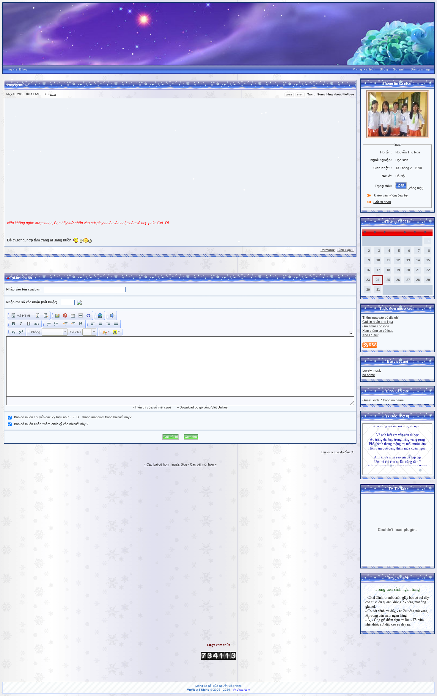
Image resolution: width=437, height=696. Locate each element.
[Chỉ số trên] (21, 332)
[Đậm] (13, 323)
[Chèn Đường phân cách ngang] (80, 315)
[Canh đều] (116, 323)
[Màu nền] (116, 332)
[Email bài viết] (289, 96)
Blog (384, 69)
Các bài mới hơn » (203, 464)
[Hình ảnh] (57, 315)
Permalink (327, 250)
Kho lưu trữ (370, 335)
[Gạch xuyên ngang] (36, 323)
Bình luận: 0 (345, 250)
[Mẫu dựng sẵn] (38, 315)
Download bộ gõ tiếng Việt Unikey (204, 407)
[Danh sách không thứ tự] (56, 323)
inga (53, 94)
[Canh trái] (93, 323)
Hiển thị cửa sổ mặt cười (153, 407)
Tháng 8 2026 (397, 222)
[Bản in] (300, 96)
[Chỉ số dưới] (13, 332)
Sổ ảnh (399, 69)
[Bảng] (73, 315)
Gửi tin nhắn (382, 202)
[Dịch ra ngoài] (65, 323)
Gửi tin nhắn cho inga (377, 321)
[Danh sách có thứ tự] (48, 323)
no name (368, 375)
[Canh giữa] (100, 323)
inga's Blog (17, 69)
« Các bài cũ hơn (156, 464)
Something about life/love (335, 94)
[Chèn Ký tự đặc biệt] (88, 315)
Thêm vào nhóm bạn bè (390, 195)
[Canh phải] (108, 323)
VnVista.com (241, 689)
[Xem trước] (45, 315)
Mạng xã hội (364, 69)
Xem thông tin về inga (377, 330)
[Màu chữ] (106, 332)
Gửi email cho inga (375, 326)
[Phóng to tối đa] (112, 315)
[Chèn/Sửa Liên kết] (100, 315)
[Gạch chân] (29, 323)
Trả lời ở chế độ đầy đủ (337, 452)
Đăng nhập (420, 69)
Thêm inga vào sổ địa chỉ (380, 317)
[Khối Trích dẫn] (81, 323)
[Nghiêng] (21, 323)
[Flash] (65, 315)
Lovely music (371, 370)
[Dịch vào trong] (73, 323)
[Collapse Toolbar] (351, 333)
